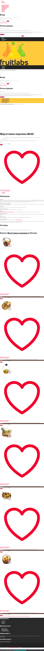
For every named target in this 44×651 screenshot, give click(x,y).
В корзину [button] (1, 298)
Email (1, 91)
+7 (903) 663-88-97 (19, 219)
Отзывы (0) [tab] (3, 193)
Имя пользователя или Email (5, 17)
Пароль (1, 19)
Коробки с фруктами (5, 7)
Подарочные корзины (6, 99)
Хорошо (16, 650)
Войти (8, 83)
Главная (3, 66)
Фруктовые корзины (5, 98)
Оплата (3, 10)
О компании (4, 9)
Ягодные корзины (5, 6)
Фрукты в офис (4, 8)
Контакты (3, 11)
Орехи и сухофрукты (5, 101)
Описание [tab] (3, 192)
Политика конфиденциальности (5, 641)
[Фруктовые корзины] (22, 53)
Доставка (3, 622)
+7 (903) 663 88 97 (13, 70)
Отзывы (3, 38)
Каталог (4, 104)
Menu (2, 1)
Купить (1, 144)
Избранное (3, 2)
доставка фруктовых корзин (14, 647)
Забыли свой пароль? (3, 22)
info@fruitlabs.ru (3, 636)
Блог (2, 37)
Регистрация (2, 34)
